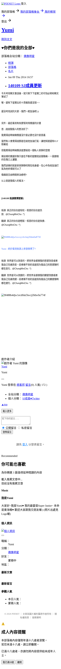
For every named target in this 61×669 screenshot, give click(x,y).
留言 (28, 384)
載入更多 (7, 411)
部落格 (12, 67)
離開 (19, 662)
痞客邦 (21, 384)
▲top (4, 404)
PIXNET (15, 614)
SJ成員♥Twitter (31, 398)
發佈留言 (7, 432)
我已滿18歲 (8, 662)
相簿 (11, 63)
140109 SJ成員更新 (25, 85)
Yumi (7, 30)
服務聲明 (36, 617)
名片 (11, 71)
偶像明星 (29, 56)
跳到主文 (6, 39)
